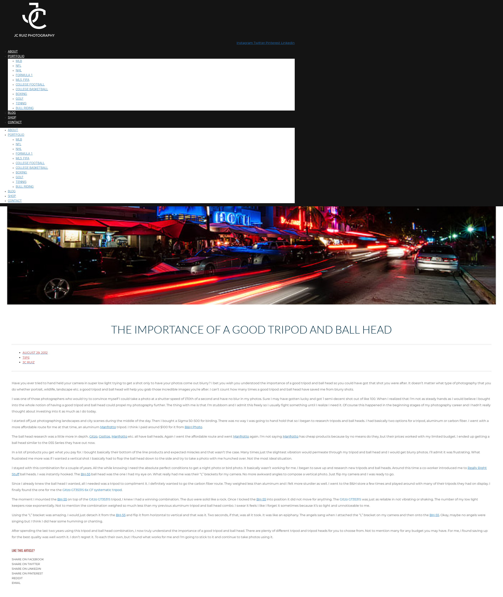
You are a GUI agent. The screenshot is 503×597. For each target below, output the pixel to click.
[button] (251, 559)
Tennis (21, 103)
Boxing (21, 94)
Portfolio (16, 56)
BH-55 (85, 474)
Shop (12, 117)
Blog (12, 113)
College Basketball (32, 89)
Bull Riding (25, 108)
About (13, 51)
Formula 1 (24, 75)
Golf (19, 99)
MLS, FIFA (22, 80)
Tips (26, 357)
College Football (30, 84)
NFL (18, 66)
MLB (19, 61)
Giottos (104, 436)
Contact (15, 122)
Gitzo (93, 436)
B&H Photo (193, 427)
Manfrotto (108, 427)
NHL (19, 70)
